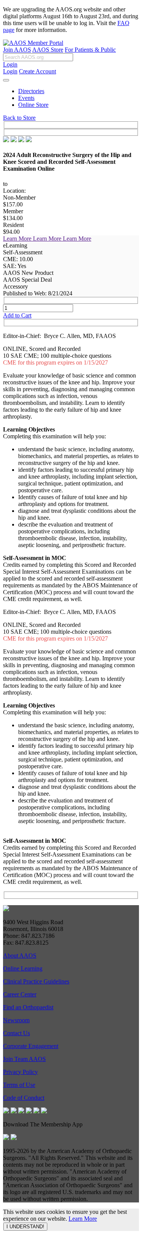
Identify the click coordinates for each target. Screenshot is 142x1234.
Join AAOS (17, 49)
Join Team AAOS (24, 1059)
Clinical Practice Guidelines (36, 981)
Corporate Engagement (30, 1046)
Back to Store (19, 117)
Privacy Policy (20, 1072)
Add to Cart (17, 315)
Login (10, 64)
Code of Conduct (23, 1097)
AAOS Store (47, 49)
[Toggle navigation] (6, 80)
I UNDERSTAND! (25, 1226)
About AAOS (19, 955)
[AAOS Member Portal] (33, 43)
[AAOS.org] (6, 909)
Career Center (19, 994)
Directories (31, 91)
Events (26, 98)
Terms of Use (19, 1085)
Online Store (33, 105)
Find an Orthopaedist (28, 1007)
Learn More (83, 1218)
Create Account (37, 71)
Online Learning (22, 968)
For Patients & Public (90, 49)
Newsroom (16, 1020)
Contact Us (16, 1033)
